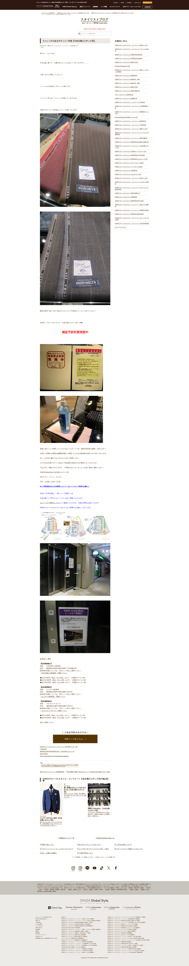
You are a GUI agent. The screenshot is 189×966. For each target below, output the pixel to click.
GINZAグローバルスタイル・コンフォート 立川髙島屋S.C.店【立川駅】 (78, 943)
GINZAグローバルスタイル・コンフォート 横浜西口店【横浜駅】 (77, 948)
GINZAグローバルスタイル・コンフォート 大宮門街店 (130, 125)
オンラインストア (115, 6)
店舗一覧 (37, 920)
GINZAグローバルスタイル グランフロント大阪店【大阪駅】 (122, 929)
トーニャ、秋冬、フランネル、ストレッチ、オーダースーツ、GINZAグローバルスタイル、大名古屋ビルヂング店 (59, 765)
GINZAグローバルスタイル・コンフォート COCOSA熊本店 (132, 223)
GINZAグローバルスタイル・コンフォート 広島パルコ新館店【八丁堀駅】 (125, 945)
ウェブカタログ (39, 925)
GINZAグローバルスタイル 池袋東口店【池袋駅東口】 (74, 940)
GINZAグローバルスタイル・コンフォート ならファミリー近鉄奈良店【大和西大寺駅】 (128, 940)
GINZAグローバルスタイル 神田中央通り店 (127, 91)
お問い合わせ (137, 2)
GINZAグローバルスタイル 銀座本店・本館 (127, 79)
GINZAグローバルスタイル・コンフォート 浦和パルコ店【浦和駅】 (77, 952)
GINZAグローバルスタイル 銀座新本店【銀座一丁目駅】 (75, 931)
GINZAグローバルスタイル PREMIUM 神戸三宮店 (129, 201)
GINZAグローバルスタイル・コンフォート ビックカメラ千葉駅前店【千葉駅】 (126, 917)
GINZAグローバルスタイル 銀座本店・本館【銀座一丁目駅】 (76, 933)
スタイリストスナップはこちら (94, 29)
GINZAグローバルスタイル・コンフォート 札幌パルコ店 (131, 45)
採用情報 (129, 2)
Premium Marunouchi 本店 (122, 66)
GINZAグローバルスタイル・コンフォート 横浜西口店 (130, 121)
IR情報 (122, 2)
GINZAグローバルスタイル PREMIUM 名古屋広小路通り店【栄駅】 (123, 920)
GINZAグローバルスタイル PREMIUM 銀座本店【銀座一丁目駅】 (77, 922)
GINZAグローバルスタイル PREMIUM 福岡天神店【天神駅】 (122, 947)
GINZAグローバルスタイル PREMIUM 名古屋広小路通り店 (132, 142)
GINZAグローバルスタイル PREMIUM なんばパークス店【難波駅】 (123, 927)
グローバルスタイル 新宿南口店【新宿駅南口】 (72, 938)
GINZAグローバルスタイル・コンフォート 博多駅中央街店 (132, 210)
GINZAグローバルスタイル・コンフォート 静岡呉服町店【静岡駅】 (123, 918)
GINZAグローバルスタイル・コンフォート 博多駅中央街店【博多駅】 (124, 948)
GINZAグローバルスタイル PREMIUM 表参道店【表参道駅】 (76, 924)
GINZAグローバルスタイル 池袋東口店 (126, 98)
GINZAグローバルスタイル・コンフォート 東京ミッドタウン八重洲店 (132, 70)
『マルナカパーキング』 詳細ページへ (53, 711)
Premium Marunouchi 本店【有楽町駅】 (71, 927)
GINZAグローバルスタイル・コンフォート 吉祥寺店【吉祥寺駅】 (77, 941)
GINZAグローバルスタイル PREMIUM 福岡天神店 (129, 214)
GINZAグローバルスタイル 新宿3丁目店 (126, 62)
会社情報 (115, 2)
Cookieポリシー (39, 936)
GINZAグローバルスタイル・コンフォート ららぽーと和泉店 (132, 182)
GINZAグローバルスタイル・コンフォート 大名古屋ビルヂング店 (132, 146)
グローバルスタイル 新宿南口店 (124, 94)
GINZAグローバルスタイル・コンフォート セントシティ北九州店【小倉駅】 (126, 950)
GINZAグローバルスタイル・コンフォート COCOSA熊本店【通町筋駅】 (125, 952)
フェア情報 (104, 6)
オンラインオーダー (120, 227)
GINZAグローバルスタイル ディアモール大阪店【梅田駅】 (121, 931)
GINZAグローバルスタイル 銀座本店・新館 (127, 83)
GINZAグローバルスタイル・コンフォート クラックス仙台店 (132, 50)
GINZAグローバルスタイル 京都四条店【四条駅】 (119, 941)
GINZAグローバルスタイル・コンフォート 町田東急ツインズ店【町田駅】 (79, 945)
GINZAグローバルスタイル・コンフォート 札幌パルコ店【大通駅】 (77, 918)
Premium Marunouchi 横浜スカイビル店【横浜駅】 (73, 947)
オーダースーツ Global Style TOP (43, 917)
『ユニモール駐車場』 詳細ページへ (53, 696)
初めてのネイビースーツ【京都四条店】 (52, 772)
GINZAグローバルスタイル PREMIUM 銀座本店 (128, 54)
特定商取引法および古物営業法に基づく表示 (46, 938)
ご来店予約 (147, 7)
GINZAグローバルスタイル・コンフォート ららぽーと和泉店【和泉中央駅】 (126, 938)
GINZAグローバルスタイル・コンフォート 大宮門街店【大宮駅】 (77, 950)
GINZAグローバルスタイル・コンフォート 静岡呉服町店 (131, 138)
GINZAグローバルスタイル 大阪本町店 (126, 170)
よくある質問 (38, 924)
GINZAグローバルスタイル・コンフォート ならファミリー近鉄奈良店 (132, 188)
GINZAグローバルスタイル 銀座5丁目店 (126, 87)
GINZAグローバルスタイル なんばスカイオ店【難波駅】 (121, 934)
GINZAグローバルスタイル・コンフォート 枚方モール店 (131, 178)
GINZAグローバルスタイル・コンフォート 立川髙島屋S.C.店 (132, 107)
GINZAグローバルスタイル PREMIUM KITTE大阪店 (130, 155)
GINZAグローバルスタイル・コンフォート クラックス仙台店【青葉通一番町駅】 (81, 920)
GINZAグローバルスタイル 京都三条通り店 (127, 193)
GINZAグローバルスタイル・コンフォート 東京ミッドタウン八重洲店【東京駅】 (81, 929)
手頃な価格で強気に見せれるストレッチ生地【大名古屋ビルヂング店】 (88, 772)
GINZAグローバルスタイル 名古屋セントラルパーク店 (130, 151)
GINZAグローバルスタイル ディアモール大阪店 (128, 166)
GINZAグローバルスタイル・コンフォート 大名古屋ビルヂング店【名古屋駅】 (126, 922)
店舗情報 (95, 6)
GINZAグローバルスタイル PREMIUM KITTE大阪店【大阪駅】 (122, 925)
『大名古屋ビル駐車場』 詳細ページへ (53, 673)
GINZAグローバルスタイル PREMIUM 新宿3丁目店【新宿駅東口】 (77, 925)
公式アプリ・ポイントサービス (132, 6)
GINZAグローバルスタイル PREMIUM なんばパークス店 (131, 159)
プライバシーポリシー (40, 934)
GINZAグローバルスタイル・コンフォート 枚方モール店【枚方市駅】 (124, 936)
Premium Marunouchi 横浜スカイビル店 (126, 117)
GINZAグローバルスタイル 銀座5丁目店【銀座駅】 (73, 934)
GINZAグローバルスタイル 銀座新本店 (126, 75)
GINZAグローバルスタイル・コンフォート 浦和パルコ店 (131, 128)
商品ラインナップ (85, 6)
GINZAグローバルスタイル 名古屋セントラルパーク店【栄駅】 (122, 924)
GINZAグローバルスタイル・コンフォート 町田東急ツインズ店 (132, 112)
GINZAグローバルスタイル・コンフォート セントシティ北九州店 (132, 218)
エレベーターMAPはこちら (49, 503)
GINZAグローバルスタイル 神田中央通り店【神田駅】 (74, 936)
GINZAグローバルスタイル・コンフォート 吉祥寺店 (130, 102)
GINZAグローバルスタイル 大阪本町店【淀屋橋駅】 (120, 933)
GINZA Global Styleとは (70, 6)
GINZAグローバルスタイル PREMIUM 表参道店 (128, 58)
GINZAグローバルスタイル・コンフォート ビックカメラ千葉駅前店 (132, 133)
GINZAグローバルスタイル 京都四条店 (126, 197)
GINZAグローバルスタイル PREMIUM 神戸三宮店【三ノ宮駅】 (122, 943)
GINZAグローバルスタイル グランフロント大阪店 (129, 163)
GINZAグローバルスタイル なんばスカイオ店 (128, 174)
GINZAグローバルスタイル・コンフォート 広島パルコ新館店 (132, 205)
